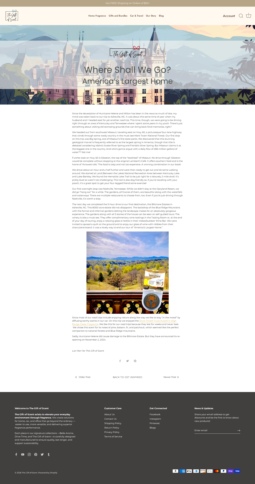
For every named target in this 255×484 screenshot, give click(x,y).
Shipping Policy (112, 423)
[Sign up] (238, 430)
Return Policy (111, 427)
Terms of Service (113, 436)
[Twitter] (42, 454)
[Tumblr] (48, 454)
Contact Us (110, 418)
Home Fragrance (97, 15)
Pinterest (155, 423)
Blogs (153, 427)
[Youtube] (22, 454)
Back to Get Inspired (127, 377)
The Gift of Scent (29, 473)
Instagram (155, 418)
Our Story (151, 15)
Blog (161, 15)
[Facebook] (16, 454)
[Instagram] (29, 454)
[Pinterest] (35, 454)
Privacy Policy (111, 432)
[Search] (241, 16)
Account (229, 16)
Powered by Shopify (47, 473)
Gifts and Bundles (118, 15)
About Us (109, 414)
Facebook (155, 414)
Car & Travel (136, 15)
